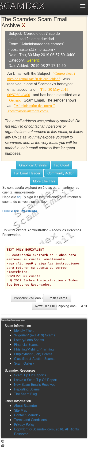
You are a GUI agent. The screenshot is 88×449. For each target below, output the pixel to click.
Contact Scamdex (27, 415)
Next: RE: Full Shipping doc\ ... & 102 (46, 305)
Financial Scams (26, 344)
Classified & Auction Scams (34, 358)
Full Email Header (27, 173)
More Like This (44, 181)
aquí (20, 196)
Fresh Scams (57, 297)
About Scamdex (26, 405)
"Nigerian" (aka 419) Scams (34, 335)
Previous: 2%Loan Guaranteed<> (25, 297)
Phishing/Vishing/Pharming (34, 349)
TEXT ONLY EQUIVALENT (25, 250)
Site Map (20, 410)
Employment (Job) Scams (33, 353)
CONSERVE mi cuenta (19, 211)
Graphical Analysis (33, 165)
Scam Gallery (24, 363)
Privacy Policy (24, 424)
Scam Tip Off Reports (30, 375)
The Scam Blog (25, 393)
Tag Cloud (61, 165)
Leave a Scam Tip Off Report (35, 379)
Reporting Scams (27, 389)
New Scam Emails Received (35, 384)
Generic (33, 60)
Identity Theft (24, 330)
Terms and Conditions (30, 419)
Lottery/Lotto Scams (29, 339)
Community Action (60, 173)
